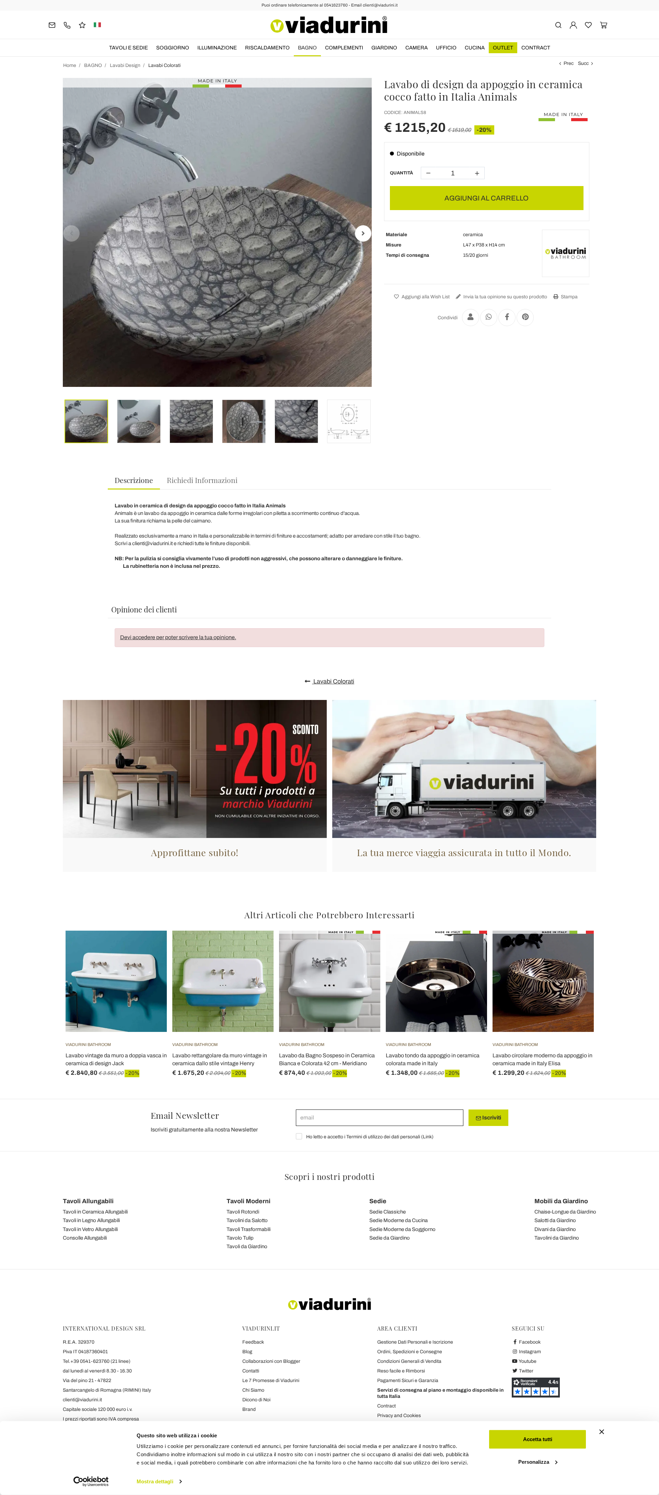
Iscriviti (491, 1117)
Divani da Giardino (555, 1229)
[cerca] (558, 24)
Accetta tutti (537, 1439)
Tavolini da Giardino (556, 1238)
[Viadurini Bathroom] (565, 253)
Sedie (377, 1201)
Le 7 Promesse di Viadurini (270, 1380)
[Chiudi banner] (601, 1431)
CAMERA (416, 47)
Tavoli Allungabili (88, 1201)
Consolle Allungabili (85, 1238)
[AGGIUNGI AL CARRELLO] (149, 948)
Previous (71, 233)
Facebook (529, 1342)
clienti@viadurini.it (82, 1399)
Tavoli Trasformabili (248, 1229)
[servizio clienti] (67, 24)
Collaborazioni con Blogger (271, 1361)
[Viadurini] (329, 25)
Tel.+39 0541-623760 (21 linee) (96, 1361)
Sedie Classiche (387, 1212)
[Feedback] (82, 24)
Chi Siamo (253, 1390)
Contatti (250, 1370)
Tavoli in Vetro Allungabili (90, 1229)
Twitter (525, 1370)
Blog (247, 1351)
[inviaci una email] (52, 24)
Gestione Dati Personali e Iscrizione (415, 1342)
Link (427, 1136)
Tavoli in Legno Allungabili (91, 1220)
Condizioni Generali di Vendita (409, 1361)
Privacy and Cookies (399, 1415)
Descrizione (134, 480)
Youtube (527, 1361)
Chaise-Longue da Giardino (565, 1212)
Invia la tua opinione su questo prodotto (504, 296)
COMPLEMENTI (344, 47)
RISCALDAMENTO (267, 47)
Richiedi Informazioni (202, 480)
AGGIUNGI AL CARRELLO (486, 198)
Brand (249, 1409)
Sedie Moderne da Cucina (398, 1220)
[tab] (134, 480)
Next (363, 233)
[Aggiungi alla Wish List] (149, 964)
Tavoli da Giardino (247, 1246)
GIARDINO (384, 47)
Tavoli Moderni (248, 1201)
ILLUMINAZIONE (217, 47)
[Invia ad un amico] (470, 317)
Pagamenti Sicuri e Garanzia (407, 1380)
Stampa (569, 296)
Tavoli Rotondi (243, 1212)
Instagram (529, 1351)
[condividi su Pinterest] (525, 317)
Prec (569, 63)
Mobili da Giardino (561, 1201)
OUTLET (503, 47)
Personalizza (533, 1461)
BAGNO (307, 47)
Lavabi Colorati (333, 681)
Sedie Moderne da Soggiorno (402, 1229)
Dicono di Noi (256, 1399)
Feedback (253, 1342)
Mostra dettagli (155, 1481)
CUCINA (475, 47)
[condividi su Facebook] (507, 317)
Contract (535, 47)
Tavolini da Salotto (247, 1220)
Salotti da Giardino (555, 1220)
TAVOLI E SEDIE (128, 47)
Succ (583, 63)
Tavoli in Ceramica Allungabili (95, 1212)
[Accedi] (573, 24)
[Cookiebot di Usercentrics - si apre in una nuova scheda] (91, 1481)
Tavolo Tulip (240, 1238)
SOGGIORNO (172, 47)
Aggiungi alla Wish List (425, 296)
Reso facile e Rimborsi (401, 1370)
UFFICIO (446, 47)
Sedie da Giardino (389, 1238)
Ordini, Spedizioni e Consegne (409, 1351)
